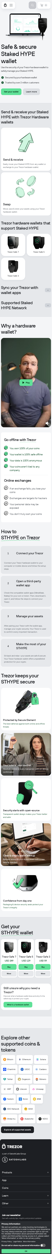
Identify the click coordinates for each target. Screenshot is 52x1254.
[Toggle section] (48, 290)
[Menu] (11, 5)
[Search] (32, 5)
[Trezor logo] (5, 5)
